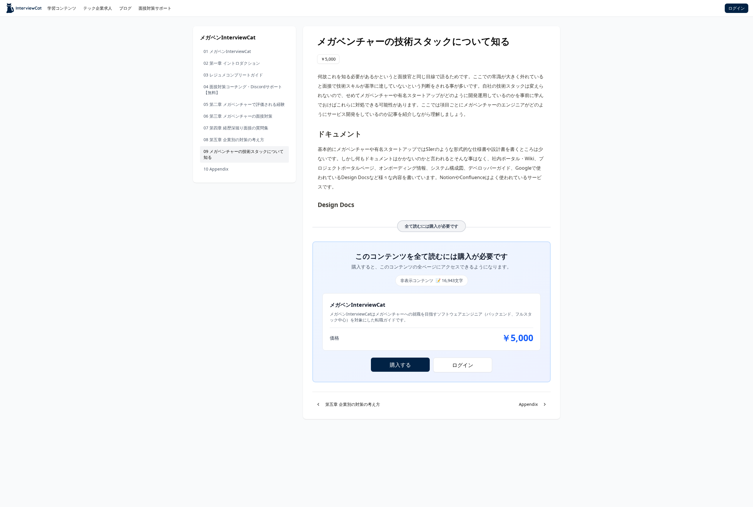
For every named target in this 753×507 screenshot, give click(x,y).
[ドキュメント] (315, 131)
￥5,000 (328, 59)
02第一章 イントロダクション (232, 63)
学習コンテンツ (61, 8)
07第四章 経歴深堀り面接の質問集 (236, 128)
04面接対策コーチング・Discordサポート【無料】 (243, 89)
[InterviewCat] (24, 8)
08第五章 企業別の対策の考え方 (234, 139)
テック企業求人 (97, 8)
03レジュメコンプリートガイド (233, 75)
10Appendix (216, 169)
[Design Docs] (315, 203)
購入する (400, 364)
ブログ (125, 8)
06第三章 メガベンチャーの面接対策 (238, 116)
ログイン (736, 8)
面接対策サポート (155, 8)
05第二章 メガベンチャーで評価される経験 (244, 104)
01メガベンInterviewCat (227, 51)
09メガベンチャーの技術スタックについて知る (244, 154)
